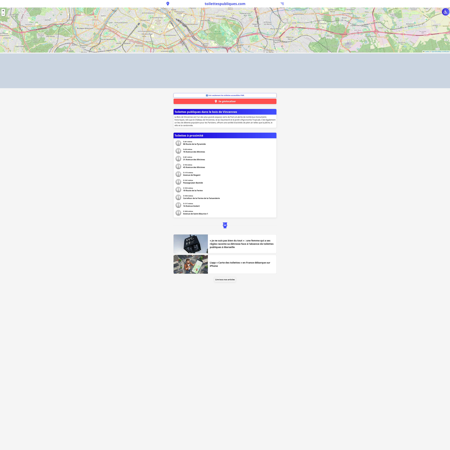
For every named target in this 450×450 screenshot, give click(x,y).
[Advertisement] (225, 70)
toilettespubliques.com (225, 3)
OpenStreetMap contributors (440, 51)
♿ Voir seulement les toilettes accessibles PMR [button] (225, 95)
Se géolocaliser (227, 101)
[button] (3, 10)
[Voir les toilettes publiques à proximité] (167, 3)
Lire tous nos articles (225, 279)
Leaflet (426, 51)
